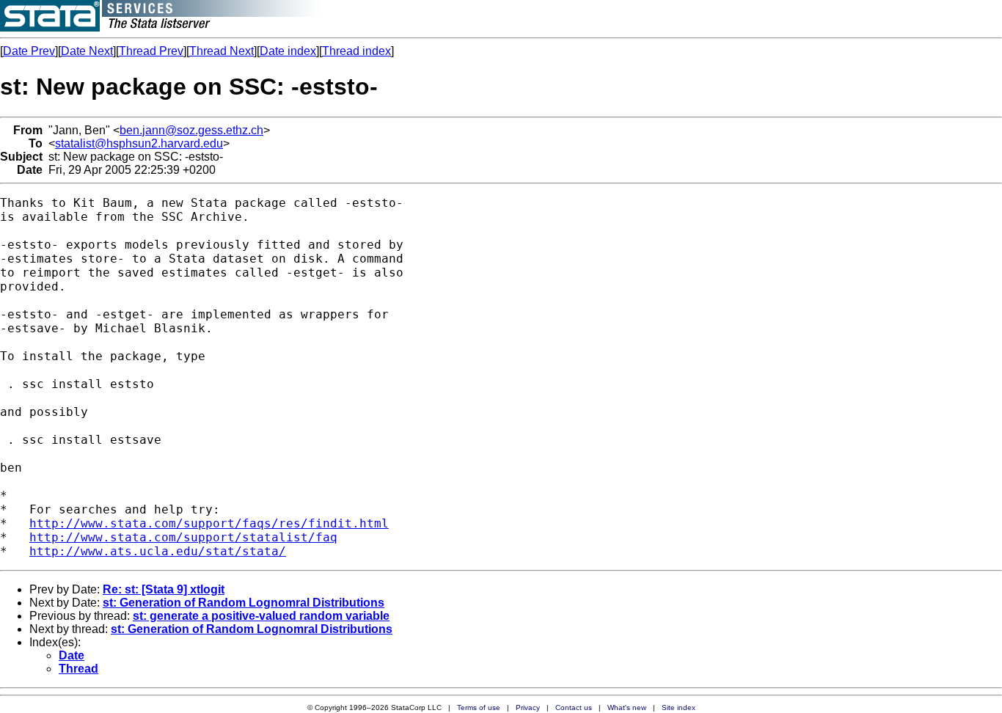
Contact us (573, 707)
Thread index (356, 51)
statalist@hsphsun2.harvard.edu (139, 143)
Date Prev (29, 51)
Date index (288, 51)
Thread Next (221, 51)
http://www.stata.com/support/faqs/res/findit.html (209, 523)
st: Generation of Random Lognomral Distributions (243, 602)
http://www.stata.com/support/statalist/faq (183, 537)
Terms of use (478, 707)
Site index (678, 707)
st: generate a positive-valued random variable (261, 616)
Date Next (87, 51)
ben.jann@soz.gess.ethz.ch (191, 130)
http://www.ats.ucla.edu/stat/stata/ (157, 551)
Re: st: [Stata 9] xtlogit (163, 589)
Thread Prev (151, 51)
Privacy (528, 707)
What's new (626, 707)
